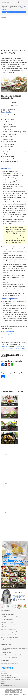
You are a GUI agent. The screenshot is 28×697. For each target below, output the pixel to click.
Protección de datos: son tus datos (9, 677)
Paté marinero (6, 660)
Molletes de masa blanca (9, 629)
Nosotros (3, 671)
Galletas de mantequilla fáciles (10, 617)
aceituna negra (19, 346)
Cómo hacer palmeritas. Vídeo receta (12, 640)
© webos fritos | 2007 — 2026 (8, 685)
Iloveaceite (2, 606)
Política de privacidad (6, 675)
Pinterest (18, 691)
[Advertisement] (14, 33)
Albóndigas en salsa (7, 622)
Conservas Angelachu (19, 606)
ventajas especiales (18, 597)
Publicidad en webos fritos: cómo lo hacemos (12, 679)
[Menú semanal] (13, 588)
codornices (4, 348)
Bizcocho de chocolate (8, 614)
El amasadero (13, 606)
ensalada (11, 348)
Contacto (3, 683)
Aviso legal (4, 673)
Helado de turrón (7, 652)
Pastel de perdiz (7, 334)
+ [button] (8, 109)
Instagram (6, 691)
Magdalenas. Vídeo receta (9, 634)
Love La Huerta (24, 606)
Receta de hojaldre (7, 619)
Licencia (3, 681)
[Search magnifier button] (18, 2)
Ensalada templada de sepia (10, 663)
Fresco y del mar (8, 606)
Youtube (12, 691)
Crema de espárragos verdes (10, 632)
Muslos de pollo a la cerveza (10, 637)
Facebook (9, 691)
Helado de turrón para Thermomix (11, 655)
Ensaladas (4, 346)
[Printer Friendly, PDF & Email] (3, 378)
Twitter (15, 691)
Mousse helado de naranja (9, 658)
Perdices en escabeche (9, 331)
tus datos (24, 5)
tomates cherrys (20, 348)
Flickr (21, 691)
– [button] (3, 109)
